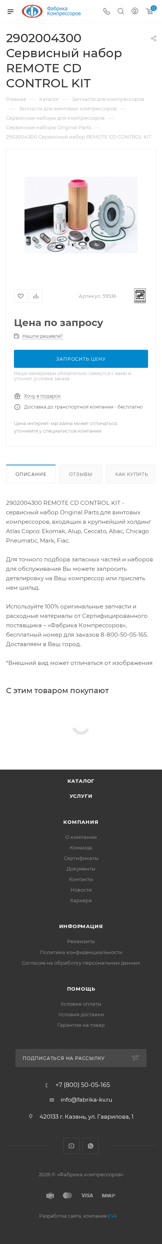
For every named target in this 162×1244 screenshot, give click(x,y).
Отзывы (81, 474)
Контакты (81, 879)
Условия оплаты (81, 1004)
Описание (30, 474)
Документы (81, 869)
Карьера (81, 900)
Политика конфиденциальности (81, 952)
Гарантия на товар (81, 1025)
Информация (81, 926)
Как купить (131, 474)
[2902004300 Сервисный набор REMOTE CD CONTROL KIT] (81, 215)
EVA (112, 1216)
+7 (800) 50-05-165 (82, 1085)
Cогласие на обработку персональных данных (81, 963)
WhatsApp (91, 1146)
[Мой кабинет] (134, 11)
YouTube (71, 1146)
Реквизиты (81, 941)
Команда (81, 848)
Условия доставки (81, 1014)
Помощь (81, 989)
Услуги (81, 796)
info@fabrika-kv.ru (86, 1099)
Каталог (81, 781)
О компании (81, 837)
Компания (80, 822)
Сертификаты (81, 858)
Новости (81, 890)
